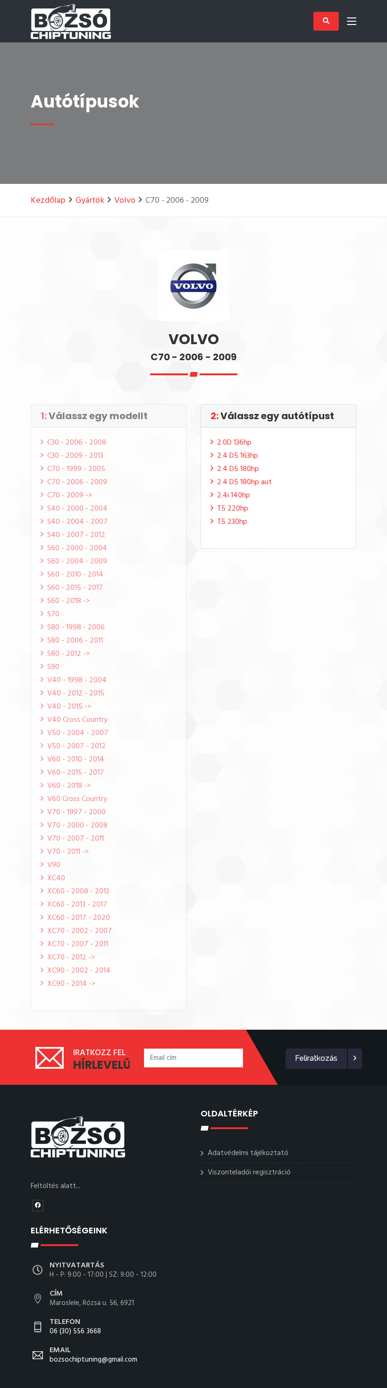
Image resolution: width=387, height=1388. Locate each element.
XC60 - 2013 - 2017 (77, 905)
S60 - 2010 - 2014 (75, 575)
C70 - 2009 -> (69, 495)
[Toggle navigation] (351, 23)
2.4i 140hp (233, 495)
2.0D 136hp (234, 443)
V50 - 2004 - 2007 (77, 733)
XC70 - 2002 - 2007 (79, 931)
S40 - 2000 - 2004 (77, 509)
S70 (53, 614)
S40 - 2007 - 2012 (76, 535)
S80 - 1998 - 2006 (76, 627)
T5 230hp (232, 522)
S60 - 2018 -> (68, 601)
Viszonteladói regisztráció (249, 1172)
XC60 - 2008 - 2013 (78, 891)
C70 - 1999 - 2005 (76, 469)
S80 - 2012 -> (68, 654)
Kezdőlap (48, 200)
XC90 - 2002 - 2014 (78, 971)
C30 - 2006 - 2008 (76, 443)
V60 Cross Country (77, 799)
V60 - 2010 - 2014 (75, 759)
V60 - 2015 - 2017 (75, 773)
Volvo (124, 200)
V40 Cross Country (77, 720)
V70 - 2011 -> (68, 852)
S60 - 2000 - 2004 (77, 548)
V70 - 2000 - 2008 (77, 825)
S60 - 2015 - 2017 (75, 588)
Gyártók (90, 200)
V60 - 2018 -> (69, 786)
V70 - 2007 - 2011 (75, 839)
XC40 (56, 878)
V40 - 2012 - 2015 (75, 693)
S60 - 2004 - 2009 (77, 561)
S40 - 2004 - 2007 (77, 522)
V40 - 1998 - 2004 (77, 680)
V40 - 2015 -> (69, 707)
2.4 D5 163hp (237, 456)
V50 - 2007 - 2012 (76, 746)
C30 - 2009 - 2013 (75, 456)
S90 (53, 667)
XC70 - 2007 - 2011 (77, 944)
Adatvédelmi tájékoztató (248, 1153)
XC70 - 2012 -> (71, 957)
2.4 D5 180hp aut (244, 482)
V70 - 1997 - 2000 (76, 812)
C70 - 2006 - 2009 (77, 482)
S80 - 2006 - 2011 (75, 641)
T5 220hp (232, 509)
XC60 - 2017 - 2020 (78, 918)
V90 (53, 865)
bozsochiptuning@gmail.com (93, 1355)
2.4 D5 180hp (238, 469)
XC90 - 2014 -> (71, 984)
